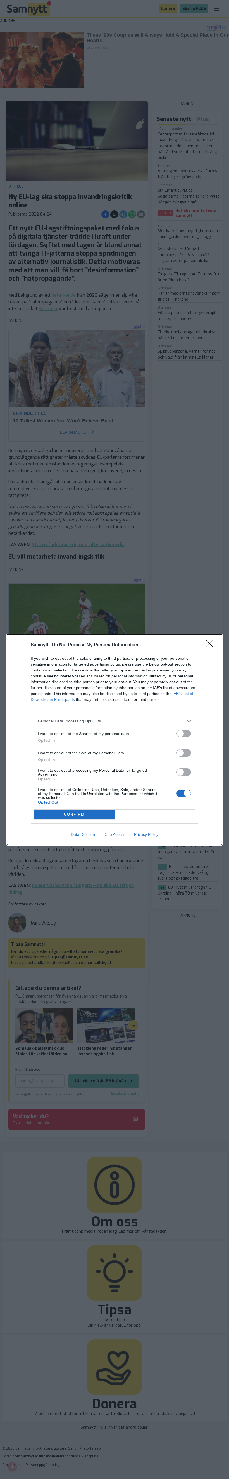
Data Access (114, 834)
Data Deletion (83, 834)
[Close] (211, 645)
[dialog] (114, 739)
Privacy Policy (146, 834)
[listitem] (114, 721)
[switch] (183, 733)
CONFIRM (74, 814)
